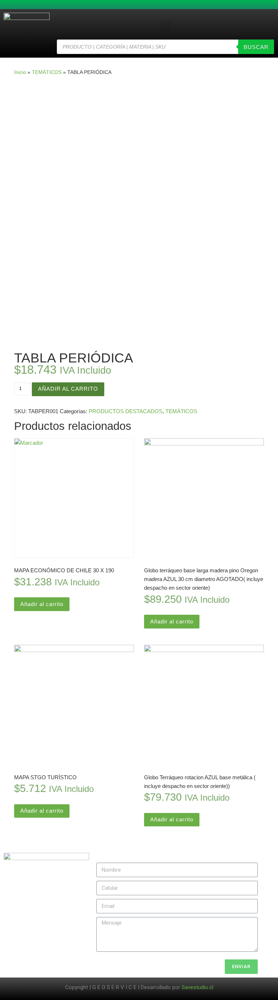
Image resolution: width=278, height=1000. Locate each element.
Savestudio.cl (197, 987)
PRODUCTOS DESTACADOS (126, 411)
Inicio (20, 72)
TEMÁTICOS (47, 72)
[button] (165, 26)
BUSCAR (256, 47)
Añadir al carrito (68, 389)
